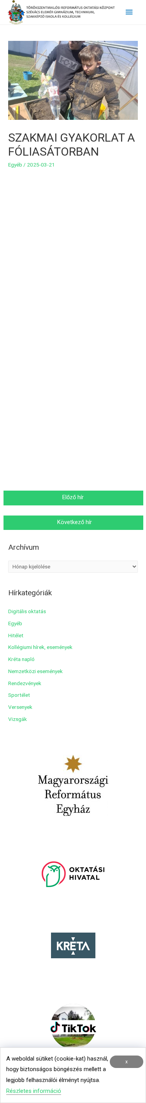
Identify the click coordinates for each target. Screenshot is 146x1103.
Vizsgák (17, 719)
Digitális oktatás (27, 611)
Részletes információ (33, 1090)
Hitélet (15, 635)
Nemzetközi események (35, 671)
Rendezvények (24, 683)
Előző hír (73, 497)
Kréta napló (21, 659)
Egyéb (15, 164)
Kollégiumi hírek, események (40, 647)
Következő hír (74, 522)
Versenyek (20, 707)
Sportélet (19, 695)
